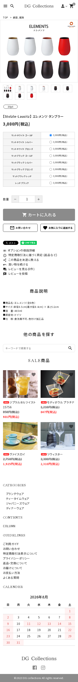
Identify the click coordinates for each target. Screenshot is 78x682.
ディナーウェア (13, 508)
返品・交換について (15, 563)
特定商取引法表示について (20, 553)
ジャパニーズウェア (16, 503)
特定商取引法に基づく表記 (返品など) (30, 255)
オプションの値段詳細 (19, 250)
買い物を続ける (15, 264)
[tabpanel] (39, 51)
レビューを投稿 (15, 274)
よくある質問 (11, 578)
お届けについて (13, 568)
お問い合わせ (20, 227)
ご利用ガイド (11, 544)
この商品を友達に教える (21, 260)
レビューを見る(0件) (18, 269)
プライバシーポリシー (16, 558)
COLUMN (9, 526)
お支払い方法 (11, 573)
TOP (5, 17)
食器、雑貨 (18, 17)
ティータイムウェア (16, 499)
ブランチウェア (13, 494)
